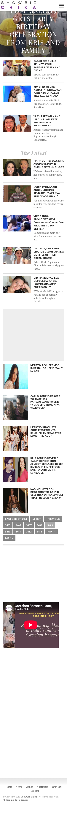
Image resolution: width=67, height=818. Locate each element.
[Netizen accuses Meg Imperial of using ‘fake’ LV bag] (15, 388)
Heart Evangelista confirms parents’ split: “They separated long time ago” (45, 431)
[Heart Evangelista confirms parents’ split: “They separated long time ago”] (15, 450)
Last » (9, 538)
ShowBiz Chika (29, 796)
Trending (42, 787)
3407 (28, 525)
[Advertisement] (33, 335)
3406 (18, 525)
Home (9, 787)
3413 (39, 531)
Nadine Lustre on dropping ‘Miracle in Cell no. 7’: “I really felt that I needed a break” (46, 493)
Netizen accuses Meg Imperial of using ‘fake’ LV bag (46, 368)
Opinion (57, 787)
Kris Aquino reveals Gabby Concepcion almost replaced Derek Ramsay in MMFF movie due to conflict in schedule (46, 465)
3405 (7, 525)
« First (36, 519)
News (19, 787)
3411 (18, 531)
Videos (29, 787)
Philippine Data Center (15, 799)
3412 (28, 531)
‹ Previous (53, 519)
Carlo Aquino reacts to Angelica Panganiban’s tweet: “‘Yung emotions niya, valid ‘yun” (45, 402)
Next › (51, 531)
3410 (7, 531)
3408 (39, 525)
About (35, 790)
